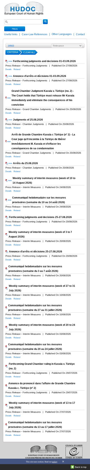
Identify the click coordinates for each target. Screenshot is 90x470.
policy (54, 462)
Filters (15, 29)
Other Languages (62, 34)
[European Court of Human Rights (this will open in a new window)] (23, 7)
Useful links (11, 34)
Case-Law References (35, 34)
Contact (80, 34)
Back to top (80, 467)
